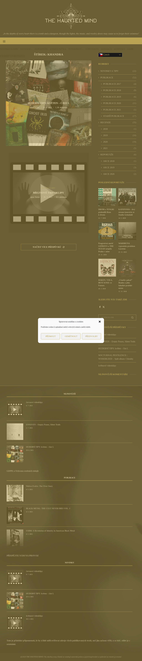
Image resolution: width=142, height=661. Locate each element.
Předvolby (91, 336)
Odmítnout (71, 336)
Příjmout (50, 336)
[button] (99, 321)
